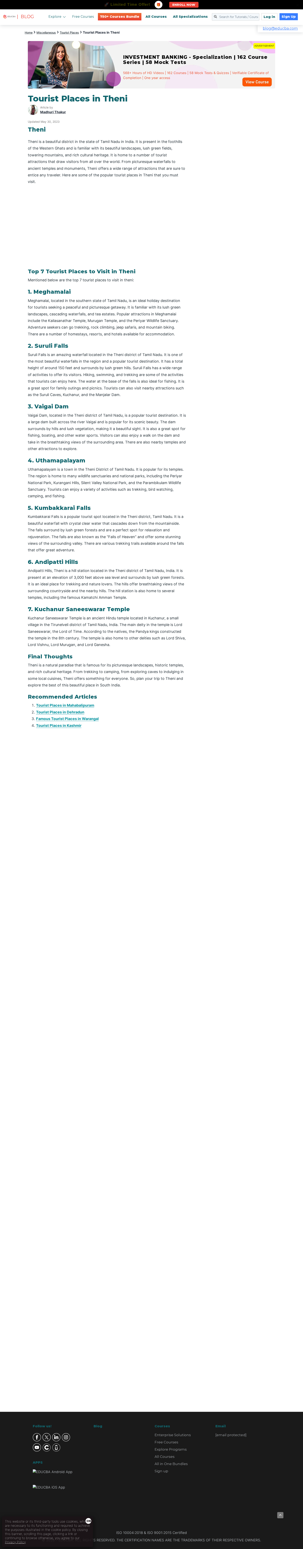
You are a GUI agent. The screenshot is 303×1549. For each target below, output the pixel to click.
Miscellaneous (46, 32)
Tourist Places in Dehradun (60, 712)
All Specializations (190, 17)
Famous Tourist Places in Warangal (67, 719)
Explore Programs (171, 1449)
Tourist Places (69, 32)
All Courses (156, 17)
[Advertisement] (236, 155)
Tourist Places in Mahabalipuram (65, 705)
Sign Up (289, 17)
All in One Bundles (171, 1464)
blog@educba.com (280, 28)
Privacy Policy (15, 1542)
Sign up (161, 1471)
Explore (54, 17)
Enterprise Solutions (173, 1435)
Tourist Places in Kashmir (58, 725)
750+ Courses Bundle (119, 17)
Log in (269, 17)
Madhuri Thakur (53, 112)
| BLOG (25, 16)
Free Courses (83, 17)
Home (29, 32)
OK (88, 1521)
